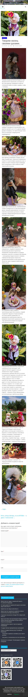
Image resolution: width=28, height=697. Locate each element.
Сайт (2, 567)
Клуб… (3, 509)
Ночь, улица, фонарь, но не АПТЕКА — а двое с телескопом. (14, 517)
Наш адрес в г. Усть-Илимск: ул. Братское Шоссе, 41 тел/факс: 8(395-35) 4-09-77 (25, 1)
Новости (4, 38)
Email (2, 559)
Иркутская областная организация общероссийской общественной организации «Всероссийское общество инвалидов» (14, 620)
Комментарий (5, 530)
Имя (2, 551)
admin (11, 45)
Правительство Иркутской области (9, 609)
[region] (14, 2)
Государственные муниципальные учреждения (12, 628)
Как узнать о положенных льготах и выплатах (13, 637)
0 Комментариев (18, 45)
